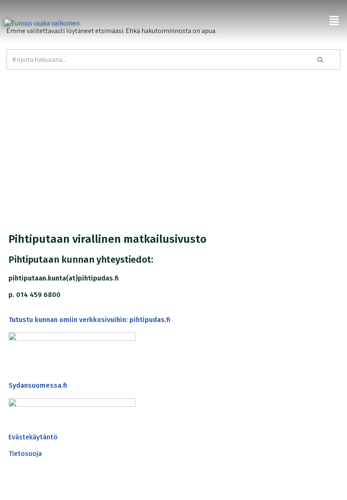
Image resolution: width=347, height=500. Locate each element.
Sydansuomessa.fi (37, 385)
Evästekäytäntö (33, 437)
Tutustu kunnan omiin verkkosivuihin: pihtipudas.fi (89, 320)
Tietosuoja (25, 454)
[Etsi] (320, 59)
